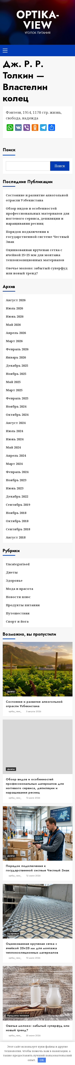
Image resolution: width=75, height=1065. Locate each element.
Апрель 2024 (16, 455)
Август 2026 (15, 300)
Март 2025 (14, 390)
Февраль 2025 (17, 398)
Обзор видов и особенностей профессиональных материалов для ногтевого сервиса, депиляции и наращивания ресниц (37, 216)
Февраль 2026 (17, 349)
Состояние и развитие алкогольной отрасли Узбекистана (37, 197)
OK (42, 1060)
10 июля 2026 (33, 957)
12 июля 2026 (33, 875)
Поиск (9, 150)
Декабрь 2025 (17, 365)
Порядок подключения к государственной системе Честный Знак (37, 236)
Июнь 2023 (14, 488)
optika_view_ (15, 711)
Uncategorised (18, 564)
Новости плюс (18, 597)
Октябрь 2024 (17, 414)
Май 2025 (13, 382)
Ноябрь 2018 (16, 513)
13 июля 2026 (33, 797)
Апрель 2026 (16, 333)
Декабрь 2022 (17, 496)
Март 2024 (14, 463)
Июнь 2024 (14, 439)
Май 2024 (13, 447)
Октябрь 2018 (17, 521)
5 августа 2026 (33, 711)
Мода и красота (19, 589)
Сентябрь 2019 (18, 504)
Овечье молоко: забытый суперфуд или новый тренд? (37, 270)
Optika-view (37, 20)
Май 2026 (13, 324)
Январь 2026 (16, 357)
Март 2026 (14, 341)
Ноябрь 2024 (16, 406)
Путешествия (18, 613)
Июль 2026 (14, 308)
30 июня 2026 (33, 1035)
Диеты (12, 572)
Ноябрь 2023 (16, 480)
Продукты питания (23, 605)
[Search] (67, 50)
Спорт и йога (17, 621)
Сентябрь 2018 (18, 529)
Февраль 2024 (17, 472)
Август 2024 (15, 423)
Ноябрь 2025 (16, 374)
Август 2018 (15, 537)
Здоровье (14, 580)
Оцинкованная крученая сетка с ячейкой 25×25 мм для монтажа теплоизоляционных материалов (35, 255)
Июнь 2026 (14, 316)
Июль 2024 (14, 431)
